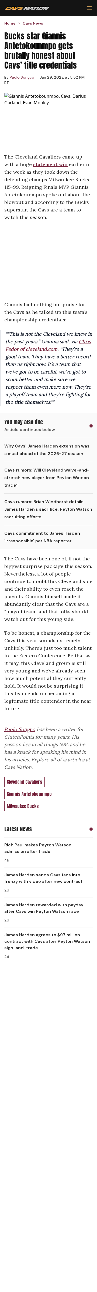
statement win (50, 164)
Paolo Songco (19, 729)
